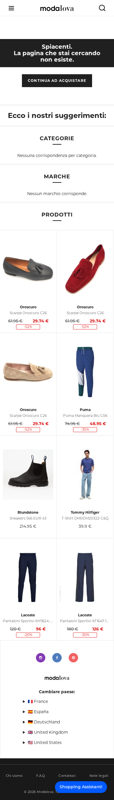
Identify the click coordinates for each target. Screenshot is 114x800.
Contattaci (67, 775)
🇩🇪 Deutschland (44, 722)
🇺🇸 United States (45, 742)
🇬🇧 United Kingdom (48, 732)
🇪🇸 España (38, 711)
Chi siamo (14, 775)
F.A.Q (40, 775)
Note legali (98, 775)
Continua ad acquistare (57, 80)
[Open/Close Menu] (11, 8)
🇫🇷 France (38, 701)
